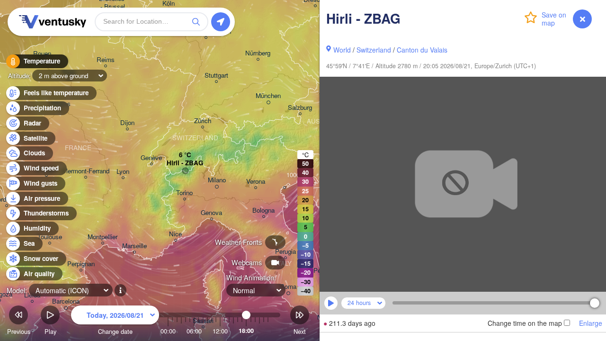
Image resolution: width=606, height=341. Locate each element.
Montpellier (102, 237)
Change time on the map (525, 323)
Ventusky (51, 22)
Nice (175, 234)
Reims (106, 60)
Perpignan (81, 264)
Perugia (285, 252)
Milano (217, 180)
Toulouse (49, 237)
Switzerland (373, 49)
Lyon (122, 172)
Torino (184, 193)
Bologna (263, 210)
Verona (255, 182)
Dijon (127, 123)
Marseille (134, 246)
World (342, 49)
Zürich (202, 121)
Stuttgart (216, 76)
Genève (151, 158)
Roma (288, 287)
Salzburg (300, 108)
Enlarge (590, 323)
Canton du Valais (422, 49)
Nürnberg (257, 53)
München (268, 96)
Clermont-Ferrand (85, 171)
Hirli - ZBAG (185, 163)
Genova (211, 213)
